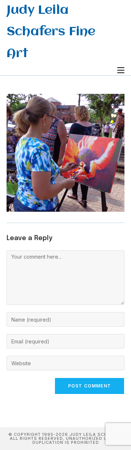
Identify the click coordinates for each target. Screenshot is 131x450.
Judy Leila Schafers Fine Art (51, 32)
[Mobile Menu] (120, 70)
